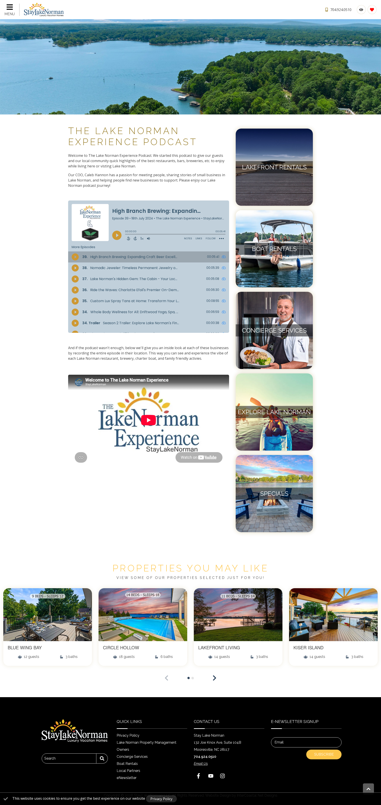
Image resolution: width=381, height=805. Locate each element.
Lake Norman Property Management (146, 742)
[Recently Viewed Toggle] (361, 9)
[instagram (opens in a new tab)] (222, 776)
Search (50, 758)
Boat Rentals (127, 764)
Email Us (201, 764)
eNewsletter (126, 778)
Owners (123, 749)
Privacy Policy (128, 735)
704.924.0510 (205, 756)
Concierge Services (132, 756)
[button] (214, 677)
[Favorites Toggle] (372, 9)
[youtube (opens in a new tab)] (210, 776)
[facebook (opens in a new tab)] (199, 776)
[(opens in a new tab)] (47, 614)
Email (279, 742)
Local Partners (128, 771)
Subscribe (324, 754)
